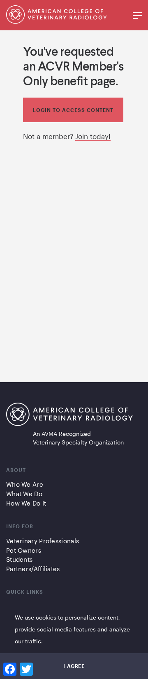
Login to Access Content (73, 110)
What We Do (24, 493)
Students (19, 559)
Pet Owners (23, 550)
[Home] (56, 21)
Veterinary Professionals (42, 541)
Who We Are (24, 484)
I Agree (73, 666)
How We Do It (26, 503)
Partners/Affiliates (33, 568)
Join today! (93, 136)
